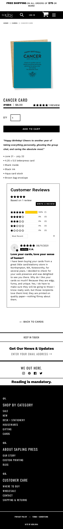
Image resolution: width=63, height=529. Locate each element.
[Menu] (54, 15)
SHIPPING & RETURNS (15, 500)
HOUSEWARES (10, 424)
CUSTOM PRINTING (13, 460)
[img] (28, 245)
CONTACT (8, 495)
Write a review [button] (46, 204)
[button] (41, 105)
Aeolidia (34, 524)
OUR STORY (9, 455)
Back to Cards (33, 321)
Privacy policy (21, 517)
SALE (5, 411)
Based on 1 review (21, 200)
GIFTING (7, 429)
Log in (33, 15)
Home (5, 23)
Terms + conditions (40, 517)
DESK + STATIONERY (14, 420)
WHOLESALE (9, 491)
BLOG (6, 464)
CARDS (6, 434)
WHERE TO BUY (11, 486)
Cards (14, 23)
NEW (5, 415)
